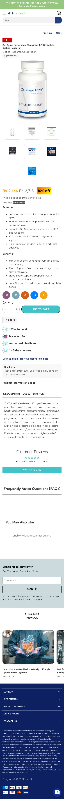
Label (26, 393)
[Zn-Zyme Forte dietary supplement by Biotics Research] (32, 90)
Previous (47, 33)
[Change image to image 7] (32, 171)
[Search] (58, 20)
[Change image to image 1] (12, 131)
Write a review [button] (32, 470)
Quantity (7, 302)
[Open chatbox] (57, 792)
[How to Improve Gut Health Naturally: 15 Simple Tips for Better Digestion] (28, 647)
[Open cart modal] (59, 13)
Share (11, 319)
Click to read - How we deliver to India (25, 358)
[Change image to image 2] (32, 131)
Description (11, 393)
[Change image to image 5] (32, 151)
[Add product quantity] (16, 309)
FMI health (27, 779)
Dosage (38, 393)
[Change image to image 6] (51, 151)
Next (59, 33)
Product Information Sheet (18, 382)
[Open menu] (4, 13)
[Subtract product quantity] (5, 309)
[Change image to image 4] (12, 151)
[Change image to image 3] (51, 131)
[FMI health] (17, 13)
